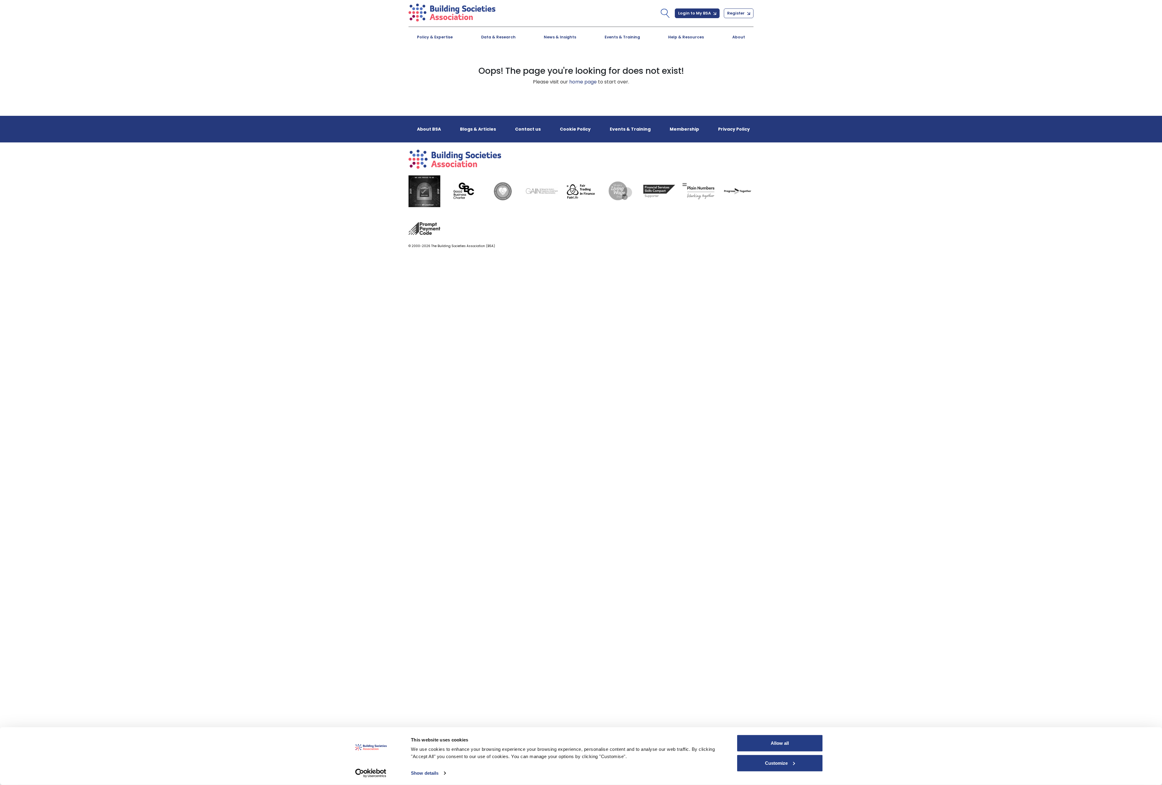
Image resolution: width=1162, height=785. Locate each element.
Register (736, 13)
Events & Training (622, 37)
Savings (541, 62)
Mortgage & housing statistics (571, 62)
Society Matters (659, 62)
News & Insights (560, 37)
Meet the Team (658, 62)
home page (583, 81)
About (738, 37)
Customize (776, 762)
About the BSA (442, 62)
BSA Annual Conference (561, 62)
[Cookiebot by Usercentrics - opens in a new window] (370, 773)
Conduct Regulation (665, 62)
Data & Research (498, 37)
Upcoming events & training (459, 62)
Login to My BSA (695, 13)
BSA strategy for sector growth (571, 62)
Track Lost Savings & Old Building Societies (573, 65)
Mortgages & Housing (451, 62)
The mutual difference (452, 62)
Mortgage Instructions (668, 62)
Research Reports (661, 62)
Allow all (780, 743)
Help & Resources (686, 37)
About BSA (429, 129)
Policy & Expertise (435, 37)
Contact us (528, 129)
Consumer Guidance (450, 62)
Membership (684, 129)
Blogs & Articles (444, 62)
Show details (424, 773)
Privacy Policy (734, 129)
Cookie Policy (575, 129)
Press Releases (550, 62)
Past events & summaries (671, 62)
